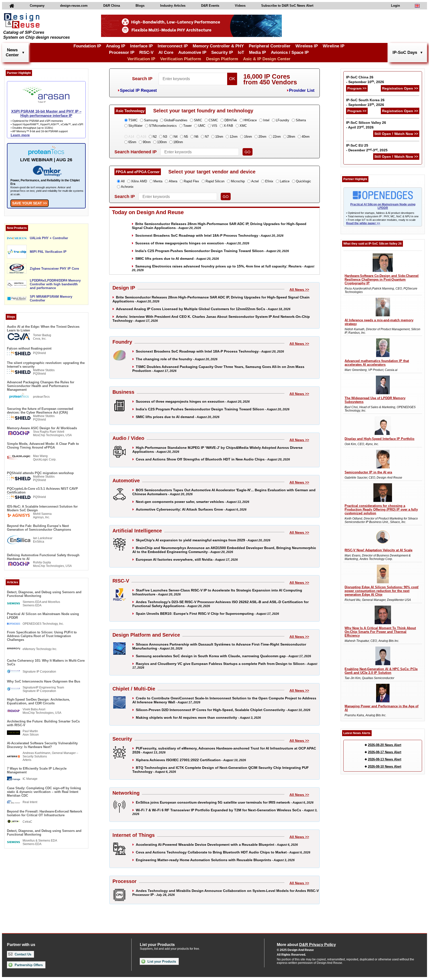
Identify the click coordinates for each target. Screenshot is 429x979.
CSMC (213, 120)
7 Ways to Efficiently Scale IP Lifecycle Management (37, 770)
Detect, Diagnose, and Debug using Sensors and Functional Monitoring (44, 594)
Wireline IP (333, 46)
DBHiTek (230, 120)
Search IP (142, 78)
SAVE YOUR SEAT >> (29, 203)
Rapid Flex (191, 181)
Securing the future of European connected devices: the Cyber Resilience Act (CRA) (40, 410)
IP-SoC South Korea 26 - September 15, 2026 (365, 102)
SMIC (198, 120)
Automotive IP (192, 52)
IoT (241, 52)
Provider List (302, 90)
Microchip (238, 181)
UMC (201, 126)
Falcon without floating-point (29, 348)
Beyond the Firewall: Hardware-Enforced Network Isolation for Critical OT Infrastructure (44, 813)
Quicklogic (303, 181)
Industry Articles (172, 5)
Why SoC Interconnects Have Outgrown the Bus (43, 681)
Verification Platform (180, 59)
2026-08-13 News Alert (384, 759)
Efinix (269, 181)
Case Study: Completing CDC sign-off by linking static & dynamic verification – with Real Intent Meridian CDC (44, 791)
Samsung (151, 120)
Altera (173, 181)
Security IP (222, 52)
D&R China (111, 5)
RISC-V (146, 52)
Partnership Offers (28, 965)
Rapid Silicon (215, 181)
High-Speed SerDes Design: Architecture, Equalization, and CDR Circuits (38, 701)
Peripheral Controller (269, 46)
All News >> (299, 290)
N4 (176, 136)
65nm (132, 142)
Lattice (284, 181)
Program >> (356, 88)
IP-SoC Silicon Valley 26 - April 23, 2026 (366, 125)
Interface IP (141, 46)
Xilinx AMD (139, 181)
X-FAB (228, 126)
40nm (306, 136)
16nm (248, 136)
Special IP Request (138, 90)
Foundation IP (87, 46)
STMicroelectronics (163, 126)
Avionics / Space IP (290, 52)
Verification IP (141, 59)
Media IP (257, 52)
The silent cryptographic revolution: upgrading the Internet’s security (46, 364)
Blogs (140, 5)
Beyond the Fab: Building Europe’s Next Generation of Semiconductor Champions (39, 527)
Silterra (301, 120)
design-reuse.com (74, 5)
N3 (165, 136)
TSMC (133, 120)
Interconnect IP (173, 46)
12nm (234, 136)
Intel (266, 120)
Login (395, 5)
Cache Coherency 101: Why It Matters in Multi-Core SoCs (46, 662)
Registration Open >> (400, 88)
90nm (147, 142)
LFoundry (282, 120)
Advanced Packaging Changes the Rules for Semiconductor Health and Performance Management (40, 386)
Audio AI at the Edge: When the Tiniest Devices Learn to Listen (43, 328)
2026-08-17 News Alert (384, 752)
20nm (262, 136)
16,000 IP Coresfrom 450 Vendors (270, 79)
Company (37, 5)
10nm (219, 136)
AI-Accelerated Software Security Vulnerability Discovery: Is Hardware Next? (42, 745)
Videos (240, 5)
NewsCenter (12, 52)
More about (306, 945)
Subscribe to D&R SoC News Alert (287, 5)
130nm (162, 142)
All (123, 181)
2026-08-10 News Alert (384, 766)
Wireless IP (306, 46)
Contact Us (22, 954)
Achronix (127, 187)
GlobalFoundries (175, 120)
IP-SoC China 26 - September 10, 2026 (365, 79)
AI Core (165, 52)
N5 (186, 136)
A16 (143, 136)
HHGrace (250, 120)
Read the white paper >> (363, 223)
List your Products (161, 961)
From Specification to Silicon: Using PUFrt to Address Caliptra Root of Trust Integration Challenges (42, 636)
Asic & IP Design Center (266, 59)
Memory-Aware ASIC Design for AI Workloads (42, 428)
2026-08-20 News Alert (384, 745)
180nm (178, 142)
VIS (214, 126)
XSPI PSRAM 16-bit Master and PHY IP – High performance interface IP (46, 113)
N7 (207, 136)
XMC (243, 126)
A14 (131, 136)
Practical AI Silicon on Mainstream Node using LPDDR (43, 616)
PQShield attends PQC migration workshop (40, 473)
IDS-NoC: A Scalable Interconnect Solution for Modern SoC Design (42, 508)
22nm (277, 136)
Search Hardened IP (135, 151)
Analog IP (115, 46)
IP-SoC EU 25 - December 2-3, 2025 (367, 147)
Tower (187, 126)
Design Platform (222, 59)
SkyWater (135, 126)
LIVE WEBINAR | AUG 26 (46, 159)
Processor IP (121, 52)
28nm (291, 136)
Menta (157, 181)
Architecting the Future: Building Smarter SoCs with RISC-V (43, 723)
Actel (255, 181)
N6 (196, 136)
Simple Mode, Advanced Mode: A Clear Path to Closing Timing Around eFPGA (43, 445)
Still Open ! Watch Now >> (396, 134)
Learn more (20, 135)
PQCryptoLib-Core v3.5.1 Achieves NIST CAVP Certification (42, 490)
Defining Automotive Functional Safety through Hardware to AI (43, 557)
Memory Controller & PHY (218, 46)
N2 (155, 136)
